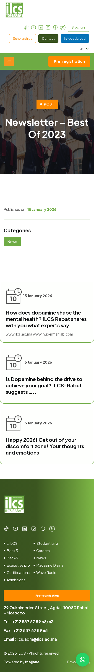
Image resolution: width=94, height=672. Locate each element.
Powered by (21, 661)
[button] (82, 660)
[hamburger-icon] (9, 61)
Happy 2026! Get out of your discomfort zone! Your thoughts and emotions (45, 446)
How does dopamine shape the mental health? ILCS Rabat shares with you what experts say (46, 318)
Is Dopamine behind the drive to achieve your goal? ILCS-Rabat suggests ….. (44, 385)
